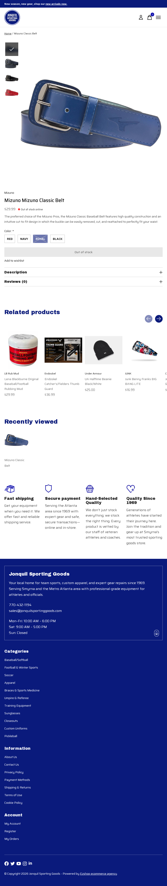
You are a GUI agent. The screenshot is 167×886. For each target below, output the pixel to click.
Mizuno (9, 192)
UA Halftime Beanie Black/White (98, 381)
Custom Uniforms (15, 728)
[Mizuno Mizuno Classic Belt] (16, 440)
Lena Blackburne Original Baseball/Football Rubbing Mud (21, 383)
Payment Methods (17, 779)
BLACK (57, 238)
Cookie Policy (13, 802)
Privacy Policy (13, 772)
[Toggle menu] (158, 17)
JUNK (128, 373)
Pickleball (10, 736)
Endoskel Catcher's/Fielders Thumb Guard (62, 383)
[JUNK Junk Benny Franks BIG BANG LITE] (144, 350)
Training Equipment (17, 705)
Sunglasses (12, 713)
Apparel (9, 682)
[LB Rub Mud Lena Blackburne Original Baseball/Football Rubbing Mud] (23, 350)
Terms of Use (13, 795)
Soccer (8, 675)
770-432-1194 (20, 605)
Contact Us (11, 764)
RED (10, 238)
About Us (10, 757)
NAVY (24, 238)
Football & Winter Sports (21, 667)
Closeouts (11, 720)
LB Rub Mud (11, 373)
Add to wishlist (14, 260)
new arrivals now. (56, 4)
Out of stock (84, 252)
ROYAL (40, 238)
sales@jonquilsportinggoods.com (35, 610)
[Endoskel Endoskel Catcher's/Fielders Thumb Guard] (63, 350)
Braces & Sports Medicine (22, 690)
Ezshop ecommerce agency (98, 873)
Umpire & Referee (16, 698)
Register (10, 831)
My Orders (11, 838)
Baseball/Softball (16, 659)
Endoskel (50, 373)
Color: (9, 231)
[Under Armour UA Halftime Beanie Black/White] (103, 350)
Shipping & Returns (17, 787)
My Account (12, 823)
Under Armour (93, 373)
